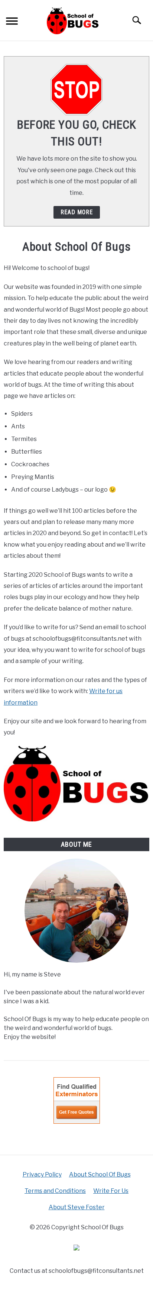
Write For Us (110, 1190)
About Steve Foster (77, 1207)
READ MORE (77, 212)
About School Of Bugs (100, 1174)
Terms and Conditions (55, 1190)
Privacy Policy (42, 1174)
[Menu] (12, 22)
